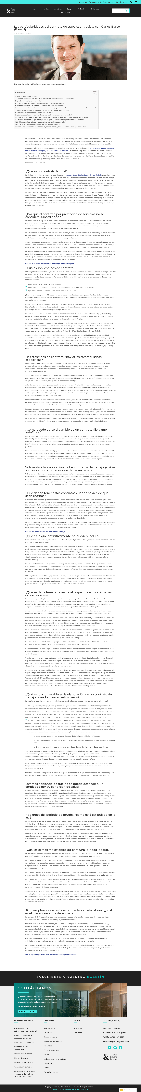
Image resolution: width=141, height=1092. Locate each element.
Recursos (78, 1033)
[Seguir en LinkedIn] (109, 1047)
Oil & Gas (48, 1033)
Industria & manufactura (55, 1059)
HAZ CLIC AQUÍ (27, 1011)
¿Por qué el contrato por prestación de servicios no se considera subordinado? (45, 98)
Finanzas (48, 1046)
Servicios (45, 9)
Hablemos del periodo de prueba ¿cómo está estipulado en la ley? (41, 122)
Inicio (34, 9)
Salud (46, 1055)
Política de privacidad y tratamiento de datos (70, 1089)
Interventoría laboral (23, 1054)
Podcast (81, 9)
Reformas (95, 9)
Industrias (58, 9)
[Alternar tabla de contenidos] (93, 93)
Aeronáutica (49, 1028)
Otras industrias (51, 1072)
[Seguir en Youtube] (135, 2)
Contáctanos (121, 2)
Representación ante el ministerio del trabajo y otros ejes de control (24, 1074)
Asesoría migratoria (23, 1067)
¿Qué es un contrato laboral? (27, 96)
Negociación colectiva (24, 1042)
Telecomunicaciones (53, 1041)
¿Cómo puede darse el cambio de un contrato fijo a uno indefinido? (41, 105)
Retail (46, 1068)
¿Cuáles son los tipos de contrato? (29, 101)
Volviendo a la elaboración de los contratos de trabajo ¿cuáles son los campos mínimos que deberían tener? (56, 108)
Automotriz (49, 1063)
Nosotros (83, 2)
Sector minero (50, 1037)
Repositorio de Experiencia (101, 2)
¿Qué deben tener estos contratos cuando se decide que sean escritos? (43, 110)
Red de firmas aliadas (23, 1062)
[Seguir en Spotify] (131, 2)
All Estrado (65, 12)
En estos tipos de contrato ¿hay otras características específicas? (40, 103)
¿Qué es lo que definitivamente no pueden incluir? (35, 112)
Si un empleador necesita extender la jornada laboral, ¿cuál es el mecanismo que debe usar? (52, 127)
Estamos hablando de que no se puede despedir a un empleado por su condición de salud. (51, 120)
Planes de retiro (21, 1058)
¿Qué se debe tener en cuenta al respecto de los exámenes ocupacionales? (44, 115)
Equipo (69, 9)
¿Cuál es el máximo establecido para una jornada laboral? (38, 124)
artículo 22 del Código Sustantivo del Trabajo (84, 175)
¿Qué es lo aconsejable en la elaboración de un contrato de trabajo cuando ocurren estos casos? (53, 117)
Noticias (28, 33)
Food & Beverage (51, 1050)
